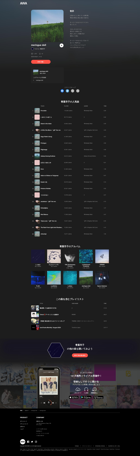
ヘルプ (21, 429)
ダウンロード (23, 421)
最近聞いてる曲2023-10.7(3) (48, 308)
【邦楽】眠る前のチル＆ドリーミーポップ (52, 321)
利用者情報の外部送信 (100, 446)
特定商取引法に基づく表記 (114, 446)
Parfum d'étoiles (46, 188)
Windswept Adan (88, 110)
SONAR (102, 264)
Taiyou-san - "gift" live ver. (49, 221)
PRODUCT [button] (23, 417)
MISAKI (74, 314)
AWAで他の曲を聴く (80, 355)
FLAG (38, 286)
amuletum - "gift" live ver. (48, 201)
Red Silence (44, 214)
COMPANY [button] (40, 417)
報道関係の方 (39, 431)
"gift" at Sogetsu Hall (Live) (91, 130)
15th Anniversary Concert (70, 265)
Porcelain (44, 111)
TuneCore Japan (76, 327)
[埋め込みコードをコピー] (77, 90)
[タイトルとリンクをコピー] (72, 90)
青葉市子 (42, 49)
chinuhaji (43, 234)
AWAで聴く (40, 62)
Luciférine (54, 286)
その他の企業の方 (40, 435)
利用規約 (77, 446)
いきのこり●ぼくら (46, 117)
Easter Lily (44, 182)
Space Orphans (102, 286)
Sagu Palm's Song (46, 136)
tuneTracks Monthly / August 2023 (50, 327)
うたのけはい (44, 195)
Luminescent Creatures (86, 265)
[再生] (62, 45)
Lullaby (70, 286)
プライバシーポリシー (87, 446)
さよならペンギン (54, 264)
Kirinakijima (44, 208)
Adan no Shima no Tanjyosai (49, 175)
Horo (42, 169)
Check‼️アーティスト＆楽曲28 (49, 314)
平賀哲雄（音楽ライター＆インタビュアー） (83, 321)
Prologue (43, 143)
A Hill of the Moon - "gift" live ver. (51, 130)
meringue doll (44, 71)
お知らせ (22, 426)
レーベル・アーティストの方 (42, 433)
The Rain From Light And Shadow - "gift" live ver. (56, 227)
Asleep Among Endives (48, 156)
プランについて (24, 424)
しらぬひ (38, 264)
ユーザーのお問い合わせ (41, 429)
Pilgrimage (44, 149)
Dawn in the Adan (46, 124)
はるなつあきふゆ (46, 162)
